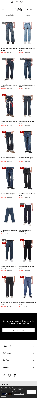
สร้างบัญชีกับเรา (18, 330)
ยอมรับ (31, 392)
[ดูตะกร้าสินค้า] (34, 10)
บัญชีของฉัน (7, 353)
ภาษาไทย (5, 384)
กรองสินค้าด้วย (9, 15)
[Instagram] (9, 375)
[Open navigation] (3, 10)
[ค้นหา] (31, 10)
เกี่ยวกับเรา (6, 360)
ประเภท (27, 15)
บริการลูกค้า (7, 346)
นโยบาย (5, 367)
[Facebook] (4, 375)
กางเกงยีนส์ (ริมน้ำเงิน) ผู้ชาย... (8, 157)
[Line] (15, 375)
